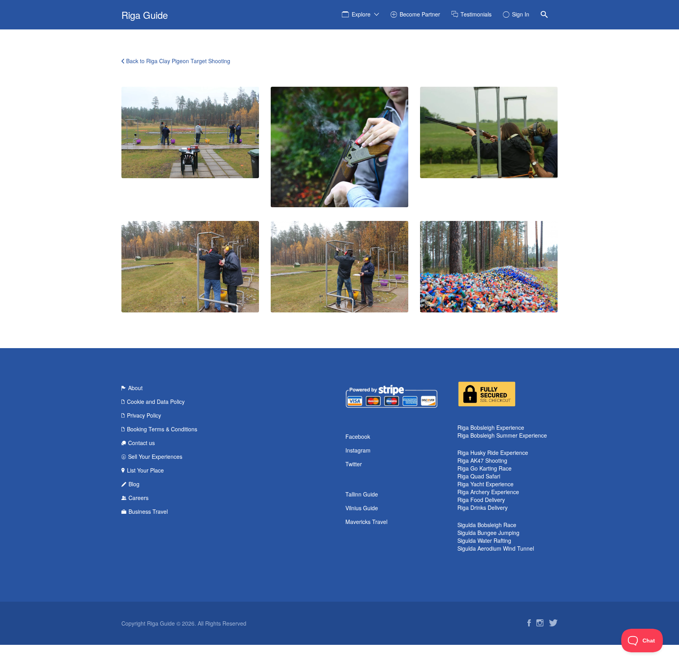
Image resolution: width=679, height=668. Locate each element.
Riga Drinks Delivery (482, 507)
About (135, 388)
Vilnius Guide (361, 508)
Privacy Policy (144, 415)
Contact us (141, 443)
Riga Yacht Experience (485, 484)
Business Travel (148, 511)
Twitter (353, 464)
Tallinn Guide (361, 494)
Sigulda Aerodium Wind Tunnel (495, 548)
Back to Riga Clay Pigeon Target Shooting (178, 61)
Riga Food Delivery (481, 500)
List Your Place (145, 470)
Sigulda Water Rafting (484, 540)
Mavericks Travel (366, 522)
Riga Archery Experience (488, 492)
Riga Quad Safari (478, 476)
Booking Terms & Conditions (162, 429)
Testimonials (476, 14)
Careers (138, 498)
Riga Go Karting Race (484, 468)
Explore (361, 14)
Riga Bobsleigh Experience (490, 427)
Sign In (520, 14)
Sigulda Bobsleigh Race (486, 525)
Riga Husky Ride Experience (492, 452)
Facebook (357, 436)
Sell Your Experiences (155, 456)
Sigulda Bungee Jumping (488, 533)
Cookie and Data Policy (156, 401)
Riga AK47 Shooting (482, 460)
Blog (133, 484)
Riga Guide (144, 15)
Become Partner (420, 14)
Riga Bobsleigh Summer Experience (502, 435)
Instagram (358, 450)
